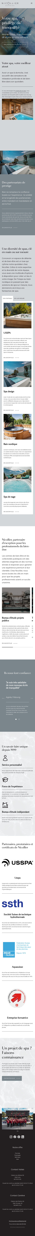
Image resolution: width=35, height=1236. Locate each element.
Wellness (17, 1157)
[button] (32, 3)
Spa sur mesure (19, 298)
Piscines (17, 1153)
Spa (17, 1159)
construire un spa (20, 91)
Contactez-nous (9, 1078)
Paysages (17, 1155)
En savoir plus (7, 227)
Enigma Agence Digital (17, 1227)
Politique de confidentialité (17, 1221)
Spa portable (7, 298)
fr (17, 1131)
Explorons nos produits (12, 44)
